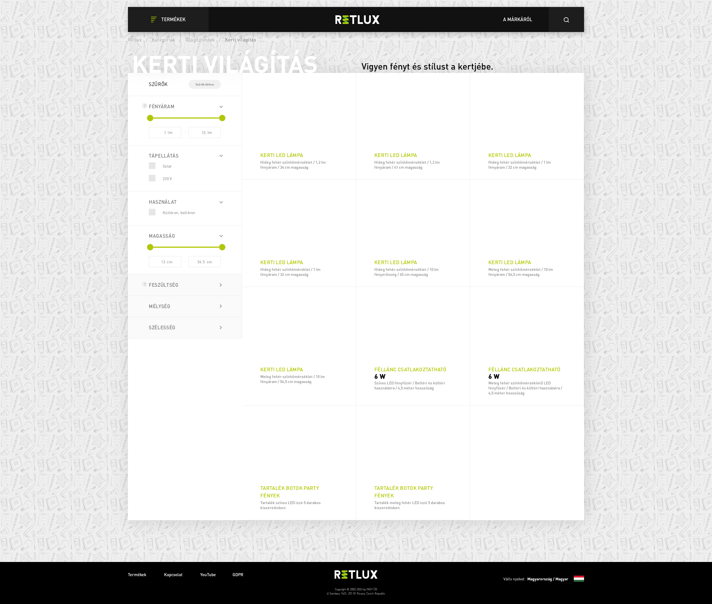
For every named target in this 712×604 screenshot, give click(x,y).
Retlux (135, 39)
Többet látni (299, 172)
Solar (167, 165)
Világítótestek (200, 39)
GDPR (238, 574)
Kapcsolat (174, 574)
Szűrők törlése (205, 84)
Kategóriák (163, 39)
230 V (167, 178)
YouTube (208, 574)
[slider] (150, 118)
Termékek (137, 574)
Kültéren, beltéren (179, 212)
